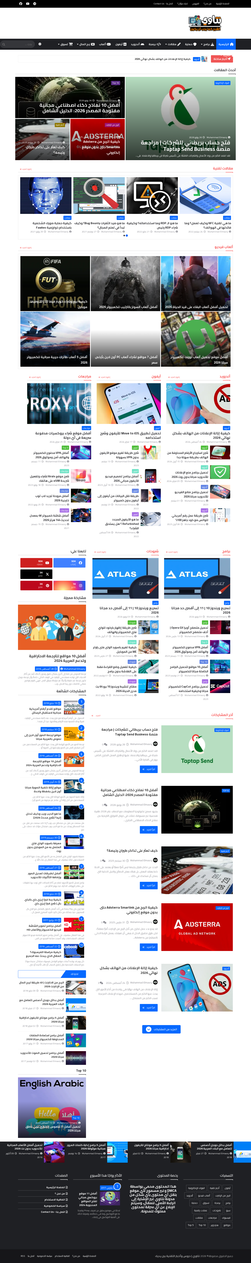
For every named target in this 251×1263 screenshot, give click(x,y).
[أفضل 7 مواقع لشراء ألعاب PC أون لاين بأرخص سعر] (125, 339)
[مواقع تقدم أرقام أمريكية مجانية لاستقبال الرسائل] (74, 708)
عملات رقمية (200, 1210)
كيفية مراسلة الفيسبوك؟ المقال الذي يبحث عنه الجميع (43, 954)
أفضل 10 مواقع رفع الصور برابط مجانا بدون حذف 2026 (54, 1128)
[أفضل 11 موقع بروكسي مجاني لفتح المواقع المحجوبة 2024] (110, 1198)
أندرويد (135, 44)
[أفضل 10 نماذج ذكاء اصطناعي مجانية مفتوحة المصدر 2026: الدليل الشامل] (70, 97)
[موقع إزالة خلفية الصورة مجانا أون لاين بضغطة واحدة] (74, 786)
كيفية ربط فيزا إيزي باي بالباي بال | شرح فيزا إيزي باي (42, 901)
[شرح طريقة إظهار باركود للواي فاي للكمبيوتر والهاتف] (148, 627)
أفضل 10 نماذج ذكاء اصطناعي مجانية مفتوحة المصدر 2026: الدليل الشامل (129, 792)
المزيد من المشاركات (165, 1029)
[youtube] (28, 3)
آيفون (119, 44)
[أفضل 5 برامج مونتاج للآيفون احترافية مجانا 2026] (76, 1023)
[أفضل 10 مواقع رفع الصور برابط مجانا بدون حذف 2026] (52, 1107)
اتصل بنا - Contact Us (163, 3)
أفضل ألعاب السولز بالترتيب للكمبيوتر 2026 (128, 307)
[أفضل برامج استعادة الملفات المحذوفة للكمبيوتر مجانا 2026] (76, 1040)
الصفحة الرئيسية (222, 3)
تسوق (64, 44)
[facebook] (21, 3)
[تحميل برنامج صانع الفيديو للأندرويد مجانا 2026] (220, 492)
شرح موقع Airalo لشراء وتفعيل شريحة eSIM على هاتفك (49, 478)
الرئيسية (223, 44)
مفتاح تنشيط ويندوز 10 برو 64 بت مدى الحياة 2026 (116, 689)
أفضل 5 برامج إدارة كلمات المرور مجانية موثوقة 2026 (206, 1147)
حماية (188, 44)
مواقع (227, 1225)
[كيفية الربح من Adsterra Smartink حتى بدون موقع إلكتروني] (97, 139)
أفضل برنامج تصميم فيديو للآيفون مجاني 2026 (122, 478)
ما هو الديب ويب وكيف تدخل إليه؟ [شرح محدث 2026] (43, 815)
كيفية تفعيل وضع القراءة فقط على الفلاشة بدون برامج (117, 669)
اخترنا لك (74, 974)
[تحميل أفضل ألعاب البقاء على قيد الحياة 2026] (196, 283)
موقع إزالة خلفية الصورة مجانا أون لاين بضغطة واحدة (43, 789)
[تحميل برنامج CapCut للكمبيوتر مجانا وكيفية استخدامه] (220, 686)
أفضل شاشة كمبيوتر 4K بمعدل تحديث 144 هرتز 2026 (49, 518)
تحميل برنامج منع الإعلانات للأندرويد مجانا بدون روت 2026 (190, 475)
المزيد (227, 55)
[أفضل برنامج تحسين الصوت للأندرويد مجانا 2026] (76, 1058)
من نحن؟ (207, 3)
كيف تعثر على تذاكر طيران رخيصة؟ (132, 851)
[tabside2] (52, 974)
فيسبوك (226, 1217)
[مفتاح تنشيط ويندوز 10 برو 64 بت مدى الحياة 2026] (148, 686)
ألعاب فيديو (204, 1195)
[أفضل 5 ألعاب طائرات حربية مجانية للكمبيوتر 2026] (55, 339)
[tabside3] (29, 974)
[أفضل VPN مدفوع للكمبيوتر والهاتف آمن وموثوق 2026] (81, 452)
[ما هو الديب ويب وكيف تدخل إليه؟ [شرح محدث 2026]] (74, 812)
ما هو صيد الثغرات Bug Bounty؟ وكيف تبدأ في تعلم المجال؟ (152, 225)
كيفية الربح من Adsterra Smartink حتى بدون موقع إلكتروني (129, 909)
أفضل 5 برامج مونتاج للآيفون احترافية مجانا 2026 (41, 1019)
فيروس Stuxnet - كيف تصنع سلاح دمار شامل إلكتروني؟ (46, 225)
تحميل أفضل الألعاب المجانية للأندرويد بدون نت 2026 (145, 1147)
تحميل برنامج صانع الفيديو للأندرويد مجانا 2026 (191, 494)
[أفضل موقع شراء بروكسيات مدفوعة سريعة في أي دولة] (59, 403)
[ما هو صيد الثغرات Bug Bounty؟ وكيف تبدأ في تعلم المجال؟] (152, 195)
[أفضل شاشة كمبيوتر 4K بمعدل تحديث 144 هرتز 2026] (81, 515)
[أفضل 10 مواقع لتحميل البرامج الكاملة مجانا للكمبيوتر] (220, 666)
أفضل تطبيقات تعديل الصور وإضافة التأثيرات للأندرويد (44, 875)
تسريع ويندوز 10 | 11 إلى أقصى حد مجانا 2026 (200, 610)
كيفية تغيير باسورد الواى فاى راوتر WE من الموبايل (115, 649)
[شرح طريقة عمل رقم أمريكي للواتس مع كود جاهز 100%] (220, 515)
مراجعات (86, 428)
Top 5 (65, 448)
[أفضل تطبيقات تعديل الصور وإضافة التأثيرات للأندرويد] (74, 872)
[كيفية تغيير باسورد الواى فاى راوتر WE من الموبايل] (148, 647)
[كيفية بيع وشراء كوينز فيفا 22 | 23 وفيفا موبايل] (55, 283)
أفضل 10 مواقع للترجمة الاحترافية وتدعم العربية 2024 (57, 658)
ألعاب (102, 44)
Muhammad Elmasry (74, 669)
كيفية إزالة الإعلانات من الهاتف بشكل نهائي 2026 (201, 435)
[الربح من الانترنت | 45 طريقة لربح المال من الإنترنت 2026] (76, 987)
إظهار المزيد (27, 169)
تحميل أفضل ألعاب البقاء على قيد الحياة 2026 (196, 307)
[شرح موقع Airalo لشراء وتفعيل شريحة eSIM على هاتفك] (81, 476)
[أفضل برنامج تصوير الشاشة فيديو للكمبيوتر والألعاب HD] (74, 925)
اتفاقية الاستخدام (54, 1199)
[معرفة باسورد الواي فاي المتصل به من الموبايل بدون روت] (74, 842)
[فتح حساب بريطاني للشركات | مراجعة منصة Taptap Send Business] (181, 118)
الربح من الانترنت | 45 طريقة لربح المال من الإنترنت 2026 (41, 984)
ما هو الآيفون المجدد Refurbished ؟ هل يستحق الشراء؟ (122, 524)
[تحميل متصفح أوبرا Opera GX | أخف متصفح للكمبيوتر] (220, 627)
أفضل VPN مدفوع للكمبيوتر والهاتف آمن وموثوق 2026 (51, 455)
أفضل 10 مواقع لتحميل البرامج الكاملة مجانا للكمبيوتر (189, 669)
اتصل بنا (31, 1256)
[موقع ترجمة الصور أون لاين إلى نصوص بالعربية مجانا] (74, 734)
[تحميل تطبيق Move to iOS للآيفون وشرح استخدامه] (129, 403)
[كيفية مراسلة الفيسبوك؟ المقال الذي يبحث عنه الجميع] (74, 951)
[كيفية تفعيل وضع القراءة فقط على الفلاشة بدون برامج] (148, 666)
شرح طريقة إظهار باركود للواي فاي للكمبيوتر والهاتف (117, 630)
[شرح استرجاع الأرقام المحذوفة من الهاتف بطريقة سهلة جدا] (220, 452)
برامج (206, 44)
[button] (229, 207)
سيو (228, 1210)
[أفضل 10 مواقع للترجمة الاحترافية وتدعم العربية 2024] (52, 628)
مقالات (172, 44)
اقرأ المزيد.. (150, 769)
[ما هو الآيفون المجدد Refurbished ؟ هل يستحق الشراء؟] (151, 519)
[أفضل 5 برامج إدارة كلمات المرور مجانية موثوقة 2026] (237, 1152)
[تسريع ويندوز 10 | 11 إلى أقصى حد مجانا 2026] (197, 578)
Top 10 (115, 83)
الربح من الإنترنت (112, 125)
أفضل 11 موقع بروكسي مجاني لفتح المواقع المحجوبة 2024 (87, 1199)
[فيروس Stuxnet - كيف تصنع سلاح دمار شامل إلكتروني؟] (45, 195)
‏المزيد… (97, 715)
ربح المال (84, 44)
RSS (23, 1256)
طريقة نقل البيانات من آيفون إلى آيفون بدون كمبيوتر (118, 498)
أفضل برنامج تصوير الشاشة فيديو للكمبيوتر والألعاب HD (44, 927)
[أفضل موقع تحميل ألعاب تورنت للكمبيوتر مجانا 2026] (196, 339)
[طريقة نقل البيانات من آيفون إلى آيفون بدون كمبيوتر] (151, 495)
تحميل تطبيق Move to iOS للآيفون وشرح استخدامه (130, 435)
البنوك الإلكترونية (222, 83)
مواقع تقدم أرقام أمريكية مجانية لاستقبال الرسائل (45, 710)
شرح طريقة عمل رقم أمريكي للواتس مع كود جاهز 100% (190, 518)
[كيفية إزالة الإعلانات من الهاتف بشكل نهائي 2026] (198, 403)
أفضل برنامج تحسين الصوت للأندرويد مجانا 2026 (42, 1055)
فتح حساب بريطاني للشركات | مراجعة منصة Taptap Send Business (129, 731)
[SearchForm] (3, 44)
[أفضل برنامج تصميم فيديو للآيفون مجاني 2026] (151, 476)
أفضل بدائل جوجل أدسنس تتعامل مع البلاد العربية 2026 (41, 1002)
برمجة (152, 44)
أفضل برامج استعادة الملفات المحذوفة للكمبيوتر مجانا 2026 (45, 1037)
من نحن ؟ (60, 1193)
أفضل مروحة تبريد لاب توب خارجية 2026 (52, 498)
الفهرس (195, 3)
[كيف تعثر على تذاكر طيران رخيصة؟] (42, 139)
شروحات (132, 622)
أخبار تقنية (60, 125)
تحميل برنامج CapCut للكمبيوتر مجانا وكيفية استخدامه (188, 689)
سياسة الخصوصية (54, 1206)
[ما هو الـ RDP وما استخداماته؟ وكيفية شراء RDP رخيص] (205, 195)
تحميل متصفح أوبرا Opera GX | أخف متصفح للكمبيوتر (189, 630)
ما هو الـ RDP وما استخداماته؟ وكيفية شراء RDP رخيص (205, 225)
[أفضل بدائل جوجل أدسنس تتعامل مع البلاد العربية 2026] (76, 1005)
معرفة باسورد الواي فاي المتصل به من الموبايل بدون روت (44, 847)
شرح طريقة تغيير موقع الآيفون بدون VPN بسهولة (119, 455)
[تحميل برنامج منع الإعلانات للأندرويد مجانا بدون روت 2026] (220, 472)
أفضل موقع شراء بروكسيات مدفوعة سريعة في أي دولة (63, 435)
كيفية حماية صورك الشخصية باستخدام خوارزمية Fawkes (105, 225)
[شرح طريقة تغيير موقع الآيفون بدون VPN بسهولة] (151, 452)
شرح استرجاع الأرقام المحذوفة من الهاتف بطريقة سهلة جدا (187, 455)
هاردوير (214, 1225)
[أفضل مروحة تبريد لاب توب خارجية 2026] (81, 495)
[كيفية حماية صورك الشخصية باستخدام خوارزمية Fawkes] (99, 195)
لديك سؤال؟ (183, 3)
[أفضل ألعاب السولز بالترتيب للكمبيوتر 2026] (125, 283)
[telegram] (34, 3)
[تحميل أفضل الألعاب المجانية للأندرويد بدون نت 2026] (174, 1152)
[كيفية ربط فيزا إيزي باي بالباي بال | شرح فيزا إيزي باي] (74, 898)
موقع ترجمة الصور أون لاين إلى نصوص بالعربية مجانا (42, 737)
